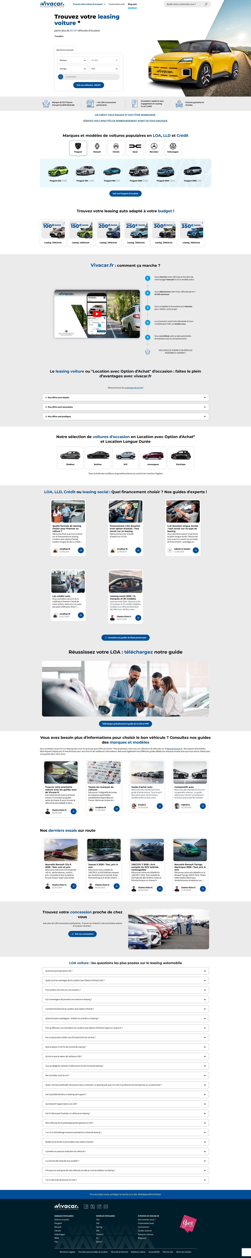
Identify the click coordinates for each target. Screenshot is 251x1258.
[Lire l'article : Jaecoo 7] (160, 889)
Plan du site (168, 1251)
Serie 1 (99, 1241)
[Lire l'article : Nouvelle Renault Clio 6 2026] (74, 886)
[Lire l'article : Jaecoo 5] (117, 886)
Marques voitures (145, 1234)
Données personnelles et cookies (93, 1251)
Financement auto (117, 4)
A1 (97, 1238)
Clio (98, 1219)
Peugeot (58, 1223)
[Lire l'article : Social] (138, 618)
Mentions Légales (67, 1251)
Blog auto (132, 4)
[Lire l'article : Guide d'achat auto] (160, 806)
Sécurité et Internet (119, 1251)
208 (97, 1223)
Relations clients (138, 1251)
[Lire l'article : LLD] (196, 550)
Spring (99, 1227)
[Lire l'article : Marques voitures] (117, 809)
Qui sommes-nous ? (146, 1219)
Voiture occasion (61, 1219)
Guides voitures (145, 1230)
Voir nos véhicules (85, 85)
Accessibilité (154, 1251)
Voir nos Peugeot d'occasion (125, 193)
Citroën (57, 1230)
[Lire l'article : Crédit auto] (81, 615)
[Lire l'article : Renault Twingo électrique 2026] (203, 889)
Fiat (56, 1241)
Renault (57, 1227)
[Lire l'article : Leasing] (81, 550)
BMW (56, 1238)
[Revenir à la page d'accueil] (52, 4)
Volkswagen (59, 1234)
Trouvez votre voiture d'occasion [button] (88, 4)
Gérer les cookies (183, 1251)
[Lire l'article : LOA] (138, 550)
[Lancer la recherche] (206, 4)
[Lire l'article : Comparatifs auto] (203, 806)
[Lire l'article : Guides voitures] (74, 811)
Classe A (99, 1234)
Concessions (143, 1227)
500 (97, 1230)
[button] (125, 397)
